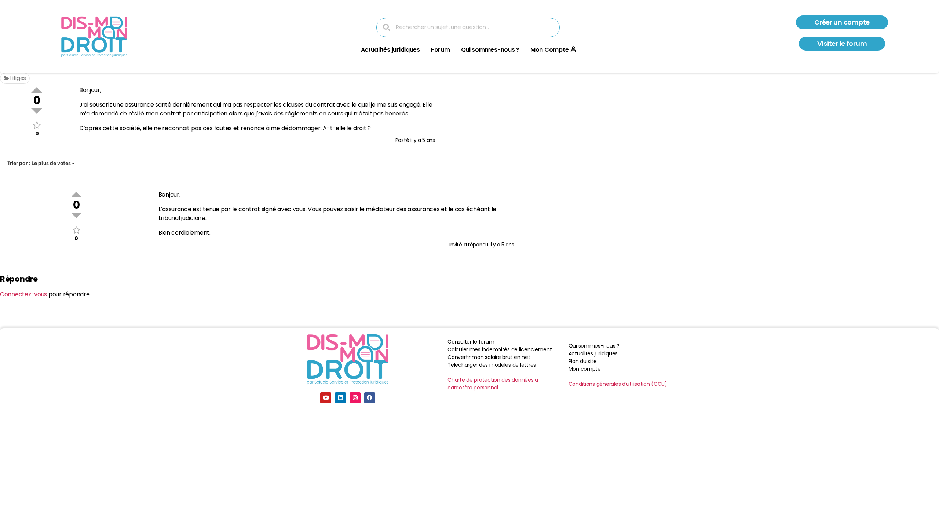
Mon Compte (549, 49)
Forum (440, 49)
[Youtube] (325, 397)
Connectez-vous (23, 294)
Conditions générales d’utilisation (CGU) (618, 384)
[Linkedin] (340, 397)
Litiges (17, 78)
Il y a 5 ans (422, 140)
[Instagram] (355, 397)
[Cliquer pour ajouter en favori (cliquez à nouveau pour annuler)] (37, 125)
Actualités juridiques (390, 49)
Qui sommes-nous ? (490, 49)
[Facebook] (369, 397)
